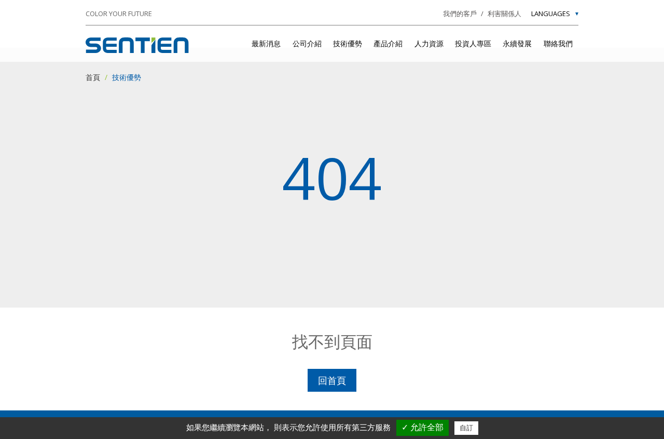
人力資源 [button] (429, 43)
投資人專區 (473, 43)
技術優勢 (347, 43)
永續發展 (517, 43)
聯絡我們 (558, 43)
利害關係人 (504, 13)
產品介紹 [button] (388, 43)
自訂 (466, 428)
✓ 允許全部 (423, 427)
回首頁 (332, 380)
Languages (550, 14)
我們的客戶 (460, 13)
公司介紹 (307, 43)
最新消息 (266, 43)
